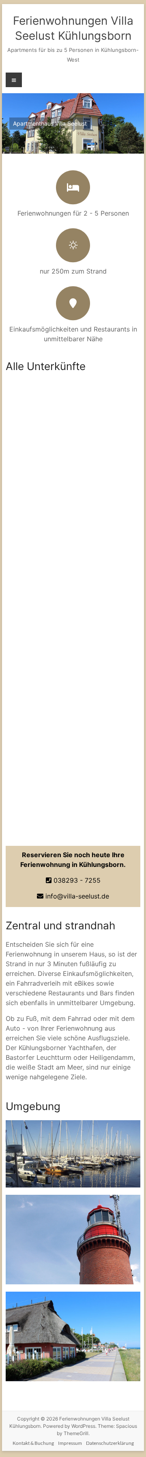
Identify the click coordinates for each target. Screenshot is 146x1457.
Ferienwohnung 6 (55, 820)
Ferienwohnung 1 (55, 729)
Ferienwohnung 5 (55, 548)
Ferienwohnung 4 (55, 457)
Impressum (70, 1443)
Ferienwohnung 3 (55, 638)
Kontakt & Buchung (33, 1443)
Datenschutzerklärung (110, 1443)
